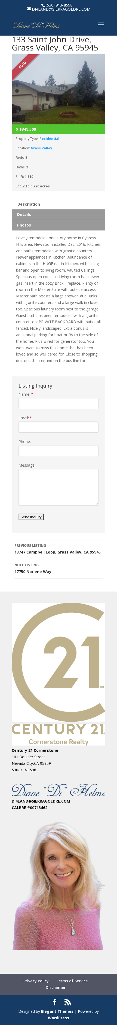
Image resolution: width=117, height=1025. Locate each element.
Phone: (25, 441)
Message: (27, 465)
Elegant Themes (57, 1011)
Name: (26, 394)
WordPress (58, 1017)
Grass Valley (41, 148)
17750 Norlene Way (32, 568)
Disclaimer (56, 987)
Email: (25, 417)
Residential (49, 138)
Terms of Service (72, 980)
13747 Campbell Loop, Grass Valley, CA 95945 (57, 549)
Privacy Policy (36, 980)
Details (24, 214)
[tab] (58, 204)
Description (28, 204)
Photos (24, 225)
